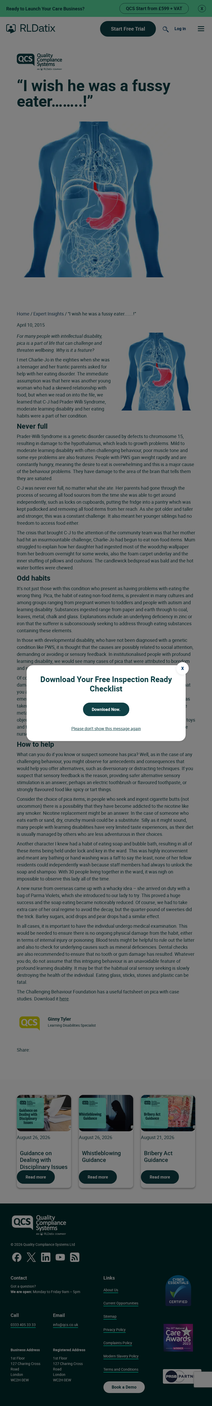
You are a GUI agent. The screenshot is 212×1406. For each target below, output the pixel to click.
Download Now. (106, 709)
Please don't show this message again (106, 728)
